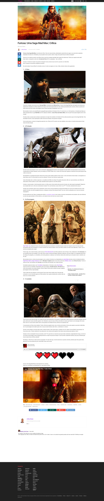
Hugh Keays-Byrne (27, 260)
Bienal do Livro (21, 474)
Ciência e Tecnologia (20, 478)
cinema (42, 404)
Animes (19, 471)
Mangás (27, 484)
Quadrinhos (35, 474)
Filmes (24, 3)
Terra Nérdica (59, 495)
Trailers (34, 487)
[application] (54, 349)
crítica (47, 404)
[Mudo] (81, 349)
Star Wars (35, 484)
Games (77, 495)
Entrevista (27, 468)
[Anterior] (75, 280)
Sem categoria (36, 479)
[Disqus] (52, 444)
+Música (19, 468)
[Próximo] (78, 280)
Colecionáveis (20, 482)
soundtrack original (51, 194)
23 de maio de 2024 (32, 49)
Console (19, 483)
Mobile (26, 487)
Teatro (34, 485)
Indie (26, 479)
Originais (35, 471)
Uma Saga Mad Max (27, 406)
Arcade (19, 473)
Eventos (27, 471)
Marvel (26, 485)
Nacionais (27, 488)
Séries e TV (35, 481)
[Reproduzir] (24, 349)
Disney (19, 488)
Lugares (27, 482)
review (79, 404)
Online (34, 470)
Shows (34, 482)
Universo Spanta (35, 489)
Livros (26, 481)
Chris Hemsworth (49, 251)
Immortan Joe (63, 404)
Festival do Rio (28, 473)
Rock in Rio (35, 476)
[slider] (84, 349)
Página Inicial (20, 3)
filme (58, 404)
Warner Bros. (35, 406)
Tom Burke (40, 265)
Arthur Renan (24, 49)
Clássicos (20, 480)
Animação (20, 470)
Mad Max (75, 404)
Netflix (34, 468)
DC (18, 486)
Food (26, 476)
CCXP (19, 476)
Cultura (19, 485)
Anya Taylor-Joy (29, 404)
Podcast (34, 473)
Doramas (19, 489)
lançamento (70, 404)
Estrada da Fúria (53, 404)
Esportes (27, 470)
